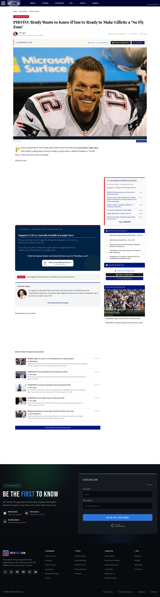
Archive (47, 578)
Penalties (78, 574)
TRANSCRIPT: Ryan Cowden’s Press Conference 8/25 (47, 372)
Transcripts (49, 569)
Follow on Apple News (121, 43)
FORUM (46, 3)
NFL (72, 3)
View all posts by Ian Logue (57, 303)
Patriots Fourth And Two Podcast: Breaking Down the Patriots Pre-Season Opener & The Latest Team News (122, 199)
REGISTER (156, 4)
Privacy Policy (107, 592)
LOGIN (149, 4)
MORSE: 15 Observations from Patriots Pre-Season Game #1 (121, 193)
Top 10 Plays (109, 569)
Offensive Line (80, 565)
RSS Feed (154, 592)
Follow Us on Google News (99, 43)
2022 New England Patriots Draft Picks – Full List (126, 235)
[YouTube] (35, 572)
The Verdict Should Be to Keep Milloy (119, 210)
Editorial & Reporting (125, 592)
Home (15, 11)
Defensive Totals (110, 578)
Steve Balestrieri (35, 414)
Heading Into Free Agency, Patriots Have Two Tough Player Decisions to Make (125, 257)
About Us (137, 556)
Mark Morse (34, 361)
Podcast (137, 560)
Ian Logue (22, 33)
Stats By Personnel (111, 565)
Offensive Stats (80, 556)
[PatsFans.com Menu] (3, 3)
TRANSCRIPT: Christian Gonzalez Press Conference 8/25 (49, 385)
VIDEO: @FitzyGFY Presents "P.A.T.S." (119, 213)
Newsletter (139, 43)
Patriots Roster (50, 565)
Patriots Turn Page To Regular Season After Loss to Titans (121, 218)
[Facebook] (17, 572)
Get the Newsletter (125, 279)
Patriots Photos (34, 11)
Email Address (88, 500)
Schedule (48, 560)
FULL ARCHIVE (125, 222)
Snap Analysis (110, 556)
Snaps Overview (80, 569)
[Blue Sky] (23, 572)
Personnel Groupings (112, 560)
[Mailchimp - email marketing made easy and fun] (117, 527)
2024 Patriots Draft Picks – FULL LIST (122, 240)
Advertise (141, 592)
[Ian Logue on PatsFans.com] (15, 34)
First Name (87, 489)
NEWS (33, 3)
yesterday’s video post (88, 147)
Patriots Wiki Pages (52, 574)
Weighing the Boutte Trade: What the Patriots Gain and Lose (50, 411)
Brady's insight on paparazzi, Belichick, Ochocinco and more (119, 206)
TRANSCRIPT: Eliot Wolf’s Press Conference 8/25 (45, 398)
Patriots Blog (23, 11)
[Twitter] (5, 572)
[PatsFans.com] (13, 3)
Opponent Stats (80, 560)
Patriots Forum (50, 556)
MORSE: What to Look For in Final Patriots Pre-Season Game (50, 359)
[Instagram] (11, 572)
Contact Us (138, 569)
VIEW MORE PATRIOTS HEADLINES (58, 428)
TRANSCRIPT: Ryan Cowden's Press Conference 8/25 (123, 318)
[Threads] (29, 572)
